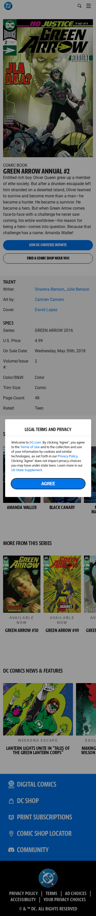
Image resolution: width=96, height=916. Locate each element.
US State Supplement (26, 470)
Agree (48, 483)
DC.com (35, 442)
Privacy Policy (67, 456)
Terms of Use (30, 447)
